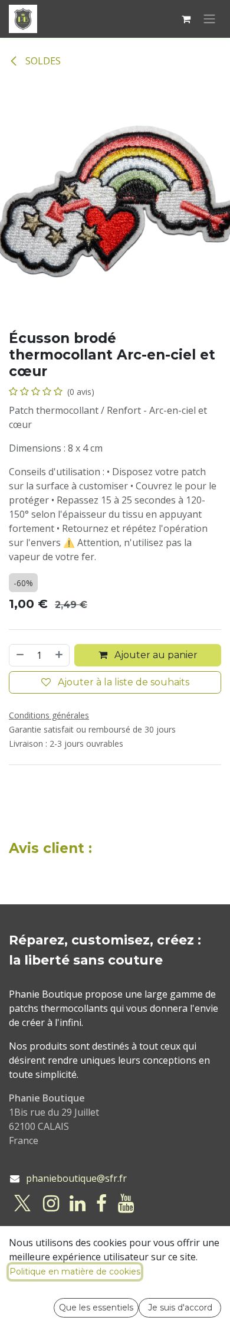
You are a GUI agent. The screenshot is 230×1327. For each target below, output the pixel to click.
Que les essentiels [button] (96, 1307)
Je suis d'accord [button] (180, 1307)
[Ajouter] (60, 655)
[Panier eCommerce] (186, 19)
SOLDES (42, 60)
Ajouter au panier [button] (155, 655)
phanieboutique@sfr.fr (76, 1178)
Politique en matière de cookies (74, 1271)
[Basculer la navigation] (209, 19)
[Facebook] (101, 1203)
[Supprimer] (19, 655)
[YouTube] (126, 1203)
